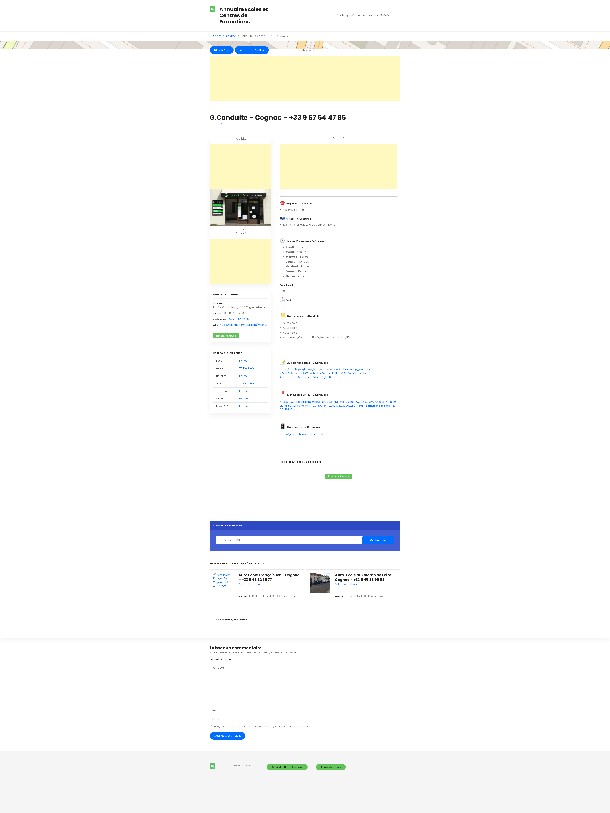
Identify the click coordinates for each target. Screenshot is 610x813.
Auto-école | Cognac (223, 36)
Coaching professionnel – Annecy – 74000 (362, 15)
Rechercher (378, 540)
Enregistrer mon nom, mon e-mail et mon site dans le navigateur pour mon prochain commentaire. (265, 726)
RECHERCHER (253, 50)
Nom (215, 710)
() (221, 124)
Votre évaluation (220, 659)
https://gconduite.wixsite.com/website (243, 324)
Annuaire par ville (244, 765)
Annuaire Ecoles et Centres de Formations (243, 15)
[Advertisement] (305, 78)
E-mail (216, 719)
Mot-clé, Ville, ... (220, 540)
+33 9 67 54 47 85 (238, 318)
